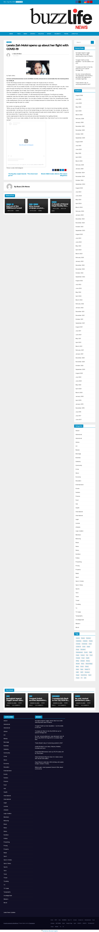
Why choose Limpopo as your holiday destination (37, 208)
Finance (78, 496)
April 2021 (78, 342)
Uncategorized (80, 619)
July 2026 (78, 99)
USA (85, 677)
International (79, 511)
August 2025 (79, 141)
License (78, 523)
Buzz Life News (18, 53)
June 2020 (79, 381)
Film (87, 655)
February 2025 (80, 165)
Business (78, 457)
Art (76, 446)
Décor (77, 473)
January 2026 (79, 122)
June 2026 (79, 103)
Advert (77, 430)
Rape (82, 669)
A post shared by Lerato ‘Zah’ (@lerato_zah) (18, 164)
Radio (77, 669)
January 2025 (79, 168)
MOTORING (58, 923)
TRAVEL (66, 33)
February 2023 (80, 257)
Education (78, 481)
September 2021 (80, 323)
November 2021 (80, 315)
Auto (60, 919)
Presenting (79, 562)
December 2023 (80, 219)
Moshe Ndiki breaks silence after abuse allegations (54, 174)
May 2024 (78, 199)
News (11, 33)
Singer (77, 675)
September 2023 (80, 230)
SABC (77, 672)
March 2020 (79, 392)
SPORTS (79, 923)
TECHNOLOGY (91, 923)
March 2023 (79, 253)
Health (77, 508)
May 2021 (78, 338)
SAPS (82, 672)
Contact (75, 919)
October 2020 (79, 365)
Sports (32, 33)
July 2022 (78, 284)
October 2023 (79, 226)
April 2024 (79, 203)
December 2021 (80, 311)
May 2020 (78, 385)
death (88, 646)
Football (78, 658)
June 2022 (79, 288)
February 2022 (80, 304)
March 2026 (79, 114)
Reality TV (87, 669)
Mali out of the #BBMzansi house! (14, 207)
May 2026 (78, 107)
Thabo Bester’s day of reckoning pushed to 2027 (49, 743)
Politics (41, 33)
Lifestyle (75, 33)
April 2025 (78, 157)
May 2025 (78, 153)
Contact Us (80, 919)
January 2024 (80, 215)
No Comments (16, 705)
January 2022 (79, 307)
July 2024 (78, 192)
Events (77, 488)
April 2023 (78, 249)
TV (12, 204)
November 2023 (80, 222)
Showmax (87, 672)
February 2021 (80, 350)
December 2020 (80, 358)
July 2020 (78, 377)
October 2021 (79, 319)
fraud (83, 658)
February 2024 (80, 211)
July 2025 (78, 145)
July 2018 (78, 412)
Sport (49, 33)
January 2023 (79, 261)
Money (88, 660)
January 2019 (79, 404)
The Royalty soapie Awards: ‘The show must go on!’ (23, 174)
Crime (77, 469)
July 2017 (78, 415)
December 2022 (80, 265)
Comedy (78, 643)
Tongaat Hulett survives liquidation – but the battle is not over (84, 61)
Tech (18, 33)
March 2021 (79, 346)
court (90, 643)
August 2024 (79, 188)
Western (78, 623)
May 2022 (78, 292)
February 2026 (80, 118)
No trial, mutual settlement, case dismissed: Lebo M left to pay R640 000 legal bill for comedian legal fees (49, 737)
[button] (94, 34)
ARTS (56, 919)
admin (17, 210)
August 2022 (79, 280)
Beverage (78, 453)
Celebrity (57, 33)
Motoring (78, 538)
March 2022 (79, 300)
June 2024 (79, 195)
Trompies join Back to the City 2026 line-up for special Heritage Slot (84, 68)
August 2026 (79, 95)
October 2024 (79, 180)
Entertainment (79, 484)
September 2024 (80, 184)
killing (77, 660)
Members (78, 535)
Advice (77, 442)
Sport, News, (79, 585)
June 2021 (78, 334)
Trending (9, 42)
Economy (78, 477)
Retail (77, 573)
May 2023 (78, 246)
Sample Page (69, 923)
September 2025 (80, 138)
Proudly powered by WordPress (11, 923)
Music (77, 542)
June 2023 (79, 242)
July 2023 (78, 238)
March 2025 (79, 161)
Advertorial (79, 434)
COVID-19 (78, 646)
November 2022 (80, 269)
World (77, 627)
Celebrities (78, 641)
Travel (30, 204)
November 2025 (80, 130)
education (83, 649)
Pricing (77, 565)
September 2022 (80, 276)
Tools (77, 596)
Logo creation (79, 531)
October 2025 (79, 134)
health (87, 658)
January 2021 (79, 354)
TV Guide (78, 612)
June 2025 (79, 149)
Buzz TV (70, 919)
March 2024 (79, 207)
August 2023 (79, 234)
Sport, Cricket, (80, 581)
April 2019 (78, 400)
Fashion (78, 492)
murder (78, 663)
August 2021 (79, 327)
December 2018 (80, 408)
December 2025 (80, 126)
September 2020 (80, 369)
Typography (79, 616)
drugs (77, 649)
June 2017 (79, 419)
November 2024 (80, 176)
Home (52, 919)
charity (90, 641)
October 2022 (79, 273)
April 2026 (78, 111)
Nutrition (78, 554)
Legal (77, 519)
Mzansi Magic (89, 663)
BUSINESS (64, 919)
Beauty (78, 450)
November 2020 (80, 361)
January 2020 (79, 396)
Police (82, 666)
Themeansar (32, 923)
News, (77, 550)
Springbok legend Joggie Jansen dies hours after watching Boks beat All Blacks (84, 54)
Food (77, 500)
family (77, 655)
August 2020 (79, 373)
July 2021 (78, 331)
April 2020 (78, 388)
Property (78, 569)
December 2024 (80, 172)
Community (79, 465)
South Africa (84, 675)
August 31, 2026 (12, 703)
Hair (77, 504)
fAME (90, 652)
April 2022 (78, 296)
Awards (78, 638)
